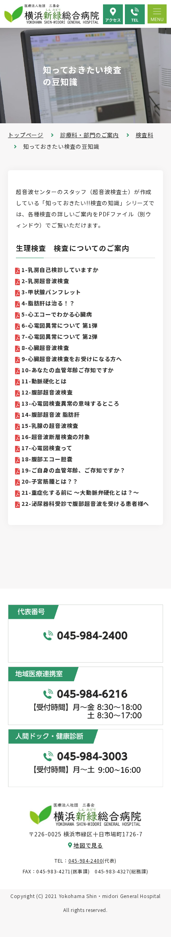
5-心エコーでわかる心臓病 (56, 314)
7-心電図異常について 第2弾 (59, 336)
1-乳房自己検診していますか (60, 270)
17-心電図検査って (46, 448)
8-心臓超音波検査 (45, 348)
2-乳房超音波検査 (45, 281)
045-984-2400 (85, 860)
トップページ (25, 135)
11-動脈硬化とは (44, 381)
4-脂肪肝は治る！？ (48, 303)
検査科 (145, 135)
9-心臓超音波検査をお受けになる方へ (71, 359)
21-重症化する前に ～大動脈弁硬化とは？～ (80, 492)
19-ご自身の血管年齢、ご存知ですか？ (73, 470)
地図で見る (88, 845)
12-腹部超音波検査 (46, 392)
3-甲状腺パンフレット (51, 292)
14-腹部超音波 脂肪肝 (50, 414)
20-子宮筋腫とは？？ (49, 481)
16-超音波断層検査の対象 (55, 437)
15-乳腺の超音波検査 (49, 426)
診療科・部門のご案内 (89, 135)
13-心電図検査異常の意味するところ (70, 403)
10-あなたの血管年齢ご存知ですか (67, 370)
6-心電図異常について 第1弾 (59, 325)
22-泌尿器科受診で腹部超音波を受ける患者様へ (85, 503)
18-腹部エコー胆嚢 (46, 459)
